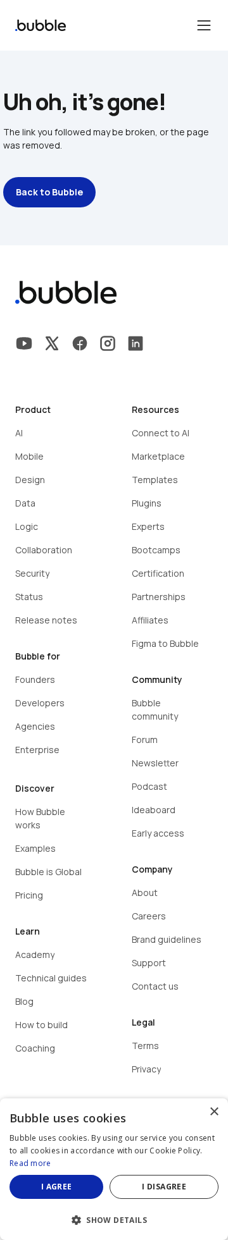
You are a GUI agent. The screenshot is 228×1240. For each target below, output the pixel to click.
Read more (30, 1163)
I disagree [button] (164, 1186)
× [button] (213, 1112)
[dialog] (114, 1169)
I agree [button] (56, 1186)
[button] (114, 1218)
